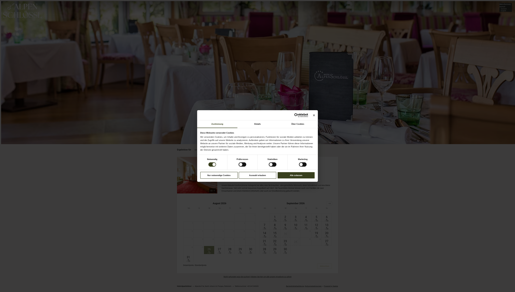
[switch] (242, 164)
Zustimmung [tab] (217, 124)
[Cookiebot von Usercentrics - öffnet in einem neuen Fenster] (296, 115)
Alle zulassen (296, 175)
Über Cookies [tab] (297, 124)
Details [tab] (257, 124)
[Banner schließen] (314, 115)
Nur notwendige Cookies (219, 175)
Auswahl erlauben (257, 175)
